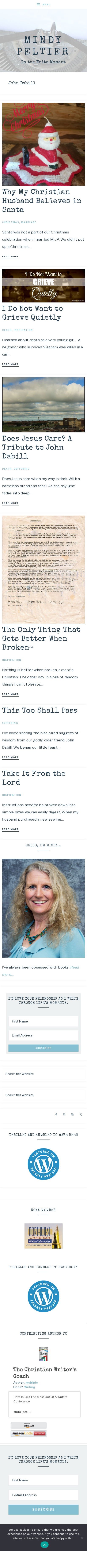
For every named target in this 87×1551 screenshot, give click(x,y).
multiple (32, 1382)
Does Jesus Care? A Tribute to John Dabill (37, 448)
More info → (23, 1411)
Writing (29, 1387)
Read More (10, 256)
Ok (44, 1544)
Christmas (10, 222)
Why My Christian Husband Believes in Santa (42, 201)
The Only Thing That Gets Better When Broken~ (41, 639)
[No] (82, 1538)
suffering (22, 469)
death (7, 330)
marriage (28, 222)
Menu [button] (47, 4)
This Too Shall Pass (39, 711)
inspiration (23, 330)
